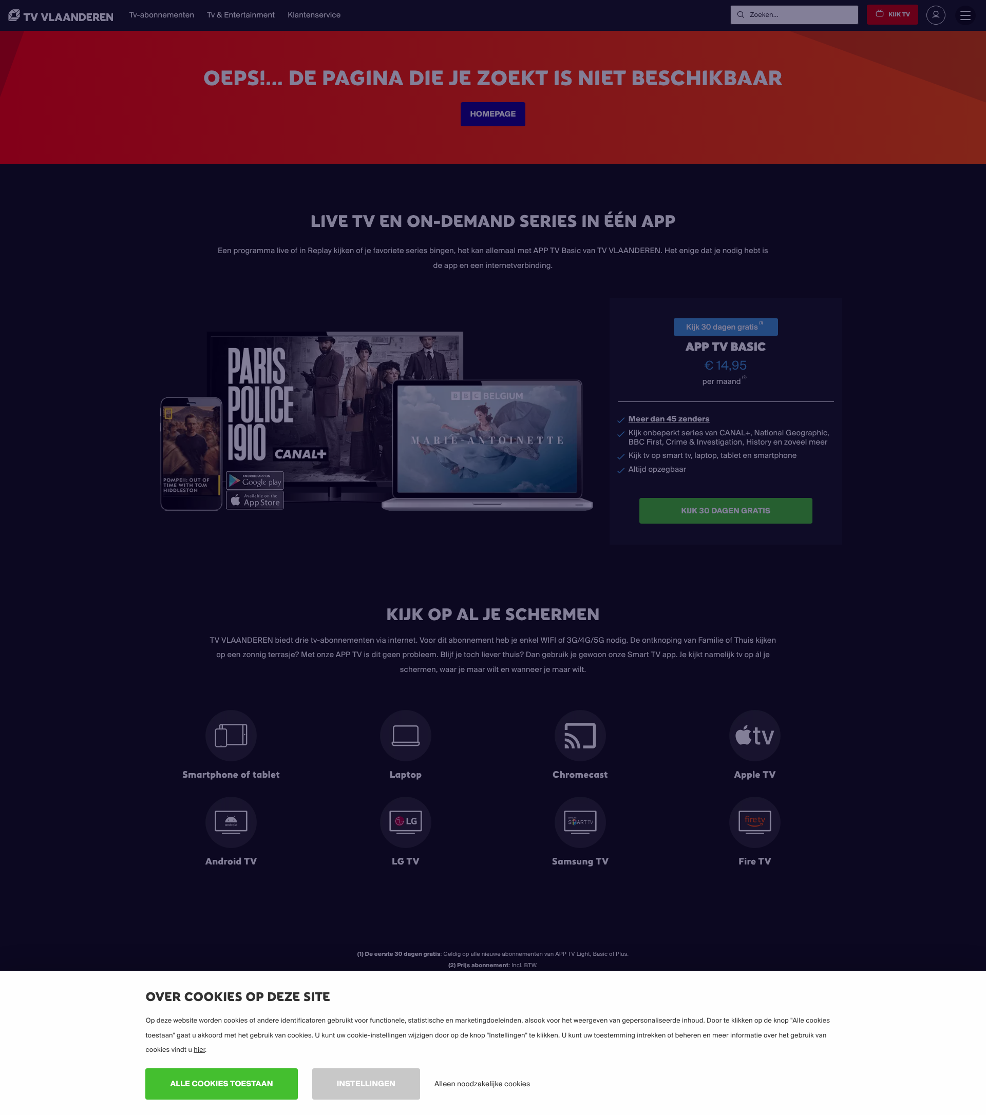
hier (199, 1050)
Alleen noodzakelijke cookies (482, 1083)
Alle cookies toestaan (221, 1083)
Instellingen (366, 1083)
